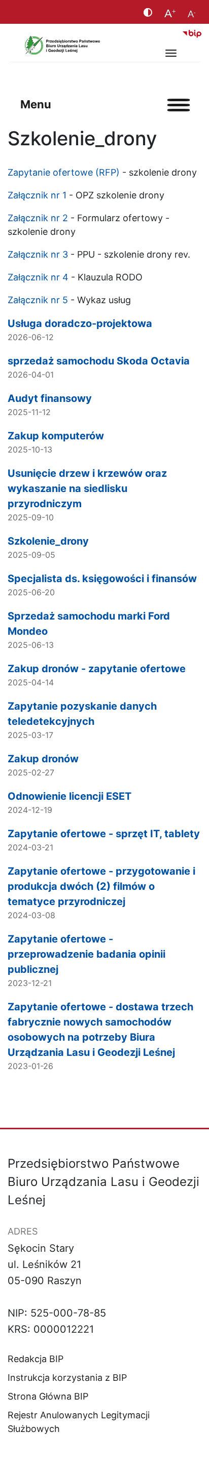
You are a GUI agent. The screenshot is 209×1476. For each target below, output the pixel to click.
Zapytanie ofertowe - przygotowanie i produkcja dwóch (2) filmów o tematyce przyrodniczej (101, 886)
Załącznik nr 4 (38, 277)
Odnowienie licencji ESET (69, 796)
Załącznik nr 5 (38, 300)
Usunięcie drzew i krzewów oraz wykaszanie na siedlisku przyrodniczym (87, 488)
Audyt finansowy (50, 398)
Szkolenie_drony (48, 541)
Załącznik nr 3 (38, 254)
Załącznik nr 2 (38, 218)
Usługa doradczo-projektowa (80, 323)
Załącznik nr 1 (37, 195)
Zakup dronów (43, 759)
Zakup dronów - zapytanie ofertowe (97, 669)
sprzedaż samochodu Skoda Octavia (99, 361)
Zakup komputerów (56, 436)
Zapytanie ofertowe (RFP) (64, 172)
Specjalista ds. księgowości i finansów (102, 578)
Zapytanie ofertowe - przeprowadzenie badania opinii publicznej (86, 954)
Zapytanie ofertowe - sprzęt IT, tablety (104, 834)
